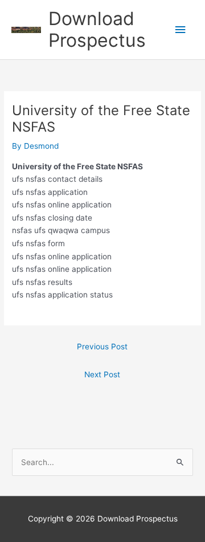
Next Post (102, 374)
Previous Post (102, 346)
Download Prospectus (97, 29)
